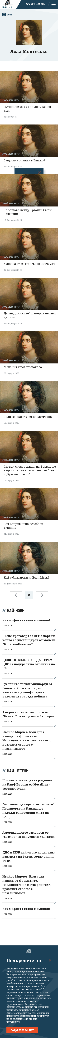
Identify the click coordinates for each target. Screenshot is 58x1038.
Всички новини (35, 4)
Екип (9, 15)
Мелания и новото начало (23, 367)
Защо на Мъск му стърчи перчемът (29, 264)
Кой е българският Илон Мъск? (26, 577)
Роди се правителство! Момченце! (28, 417)
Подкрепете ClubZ (22, 1030)
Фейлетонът (11, 100)
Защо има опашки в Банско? (24, 160)
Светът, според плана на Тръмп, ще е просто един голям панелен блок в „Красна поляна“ (30, 470)
